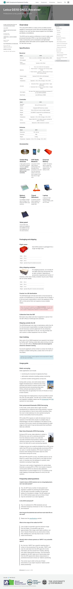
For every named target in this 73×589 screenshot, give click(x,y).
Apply (37, 2)
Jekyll (27, 585)
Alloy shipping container (61, 41)
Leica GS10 (5, 28)
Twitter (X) (12, 577)
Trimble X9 (5, 41)
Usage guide (58, 50)
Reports (59, 2)
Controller (59, 32)
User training (58, 49)
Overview (57, 26)
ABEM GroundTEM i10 (7, 47)
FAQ (52, 399)
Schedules (52, 2)
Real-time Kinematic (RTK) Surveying (62, 58)
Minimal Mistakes (32, 585)
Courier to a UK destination (62, 43)
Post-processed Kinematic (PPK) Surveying (62, 55)
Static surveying (60, 52)
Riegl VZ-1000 (6, 40)
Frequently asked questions (61, 60)
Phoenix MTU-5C (6, 45)
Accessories (58, 36)
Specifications (59, 28)
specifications (33, 518)
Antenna (58, 34)
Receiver (58, 30)
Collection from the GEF (61, 45)
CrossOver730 (6, 33)
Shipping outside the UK (61, 47)
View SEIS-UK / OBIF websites (9, 51)
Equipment (44, 2)
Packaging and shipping (60, 37)
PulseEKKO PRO (6, 34)
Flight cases (59, 39)
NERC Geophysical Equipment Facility (17, 2)
